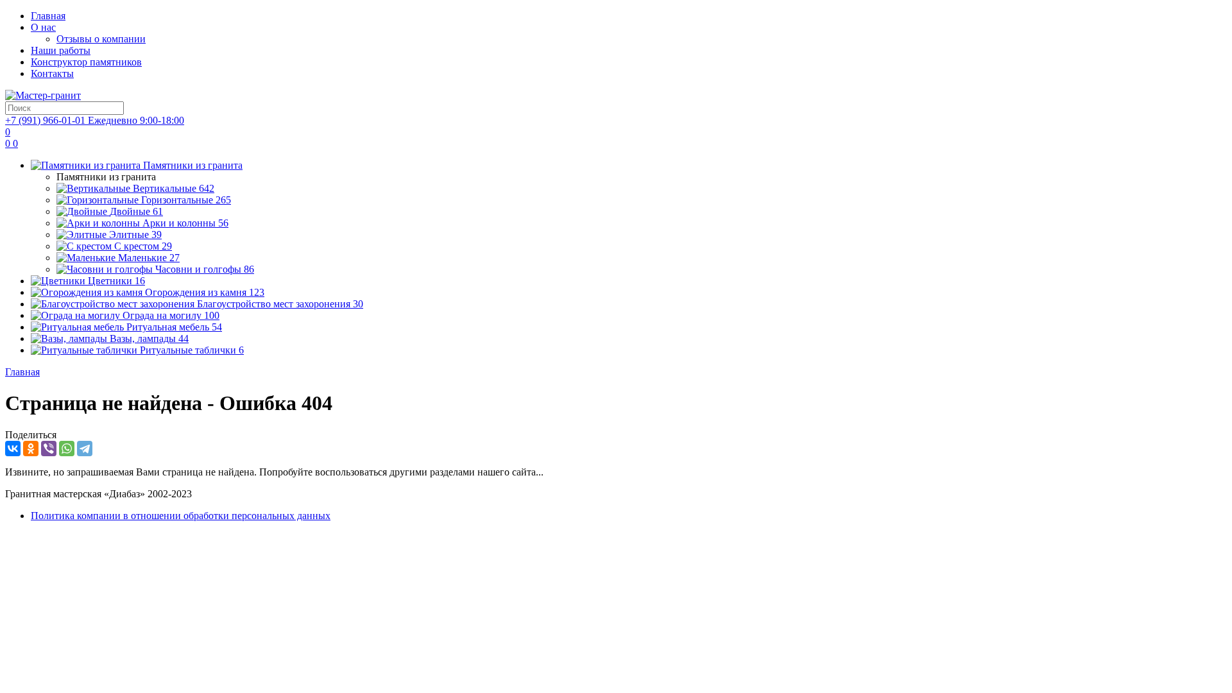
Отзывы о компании (101, 38)
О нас (43, 27)
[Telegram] (84, 448)
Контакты (52, 73)
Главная (48, 15)
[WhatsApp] (66, 448)
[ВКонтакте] (13, 448)
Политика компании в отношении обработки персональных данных (180, 515)
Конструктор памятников (86, 61)
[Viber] (48, 448)
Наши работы (60, 50)
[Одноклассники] (30, 448)
